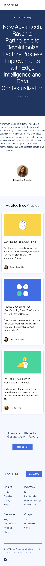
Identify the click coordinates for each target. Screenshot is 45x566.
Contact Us (34, 474)
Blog (6, 519)
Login (6, 492)
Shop (6, 504)
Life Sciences (30, 504)
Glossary (8, 532)
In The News (29, 523)
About (27, 519)
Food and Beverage (33, 500)
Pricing (7, 500)
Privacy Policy (9, 552)
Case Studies (10, 523)
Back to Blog (25, 17)
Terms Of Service (24, 552)
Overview (8, 496)
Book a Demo (23, 447)
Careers (28, 528)
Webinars (8, 528)
